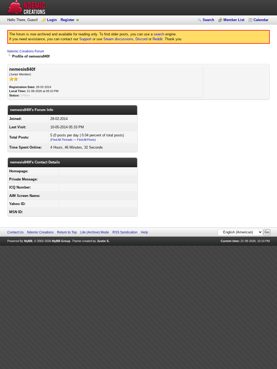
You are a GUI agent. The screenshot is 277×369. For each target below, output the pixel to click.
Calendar (260, 20)
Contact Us (15, 232)
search (159, 34)
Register (67, 20)
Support (85, 39)
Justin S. (103, 241)
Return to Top (67, 232)
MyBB (28, 241)
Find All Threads (61, 139)
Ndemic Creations (40, 232)
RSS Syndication (125, 232)
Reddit (158, 39)
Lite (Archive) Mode (94, 232)
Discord (141, 39)
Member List (233, 20)
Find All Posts (86, 139)
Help (144, 232)
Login (52, 20)
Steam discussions (118, 39)
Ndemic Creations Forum (25, 51)
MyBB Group (61, 241)
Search (208, 20)
